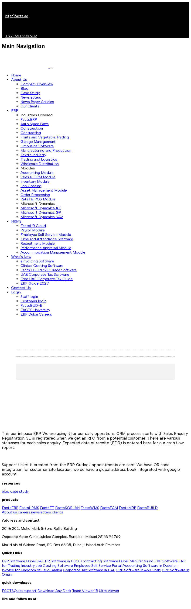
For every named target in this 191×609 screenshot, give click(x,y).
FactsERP (28, 119)
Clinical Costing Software (41, 265)
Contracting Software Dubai (105, 561)
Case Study (30, 93)
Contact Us (21, 288)
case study (19, 491)
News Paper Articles (37, 102)
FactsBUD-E (31, 305)
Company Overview (36, 84)
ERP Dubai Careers (36, 314)
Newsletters (30, 97)
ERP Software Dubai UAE (23, 561)
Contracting (30, 133)
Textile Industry (33, 155)
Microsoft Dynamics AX (40, 208)
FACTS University (35, 310)
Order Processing (35, 195)
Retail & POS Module (37, 199)
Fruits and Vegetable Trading (44, 137)
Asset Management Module (43, 190)
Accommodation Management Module (52, 252)
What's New (21, 257)
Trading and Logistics (38, 159)
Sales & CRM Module (37, 177)
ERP (14, 110)
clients (57, 512)
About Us (19, 79)
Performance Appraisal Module (45, 248)
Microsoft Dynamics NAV (41, 217)
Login (16, 292)
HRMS (16, 221)
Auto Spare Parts (34, 124)
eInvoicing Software (37, 261)
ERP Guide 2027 (34, 283)
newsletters (41, 512)
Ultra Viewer (109, 590)
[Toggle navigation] (51, 68)
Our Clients (29, 106)
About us (9, 512)
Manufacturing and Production (45, 150)
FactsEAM (109, 508)
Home (16, 75)
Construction (31, 128)
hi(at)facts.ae (16, 16)
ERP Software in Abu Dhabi (138, 570)
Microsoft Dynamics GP (40, 212)
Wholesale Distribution (39, 164)
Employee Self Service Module (45, 234)
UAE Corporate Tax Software (44, 274)
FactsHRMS (29, 508)
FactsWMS (90, 508)
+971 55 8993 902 (21, 36)
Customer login (33, 301)
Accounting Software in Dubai (148, 565)
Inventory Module (35, 181)
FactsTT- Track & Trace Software (48, 270)
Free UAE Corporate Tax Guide (46, 279)
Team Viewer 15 (85, 590)
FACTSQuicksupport (19, 590)
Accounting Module (37, 172)
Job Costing (30, 186)
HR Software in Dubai (63, 561)
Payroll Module (32, 230)
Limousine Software (37, 146)
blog (5, 491)
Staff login (29, 296)
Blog (24, 88)
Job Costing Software (54, 565)
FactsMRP (127, 508)
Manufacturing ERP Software (154, 561)
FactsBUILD (147, 508)
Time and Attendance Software (46, 239)
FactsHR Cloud (33, 226)
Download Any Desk (54, 590)
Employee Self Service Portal (98, 565)
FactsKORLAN (67, 508)
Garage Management (38, 141)
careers (24, 512)
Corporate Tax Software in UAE (89, 570)
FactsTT (47, 508)
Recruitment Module (37, 243)
